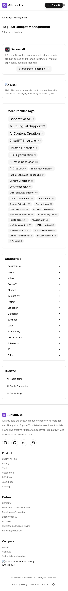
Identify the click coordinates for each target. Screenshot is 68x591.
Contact (6, 551)
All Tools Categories (18, 386)
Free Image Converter (13, 512)
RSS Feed (7, 477)
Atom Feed (8, 481)
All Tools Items (14, 378)
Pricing (5, 463)
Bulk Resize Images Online (16, 526)
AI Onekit (7, 521)
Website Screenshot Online (16, 507)
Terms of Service (39, 584)
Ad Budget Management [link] (14, 17)
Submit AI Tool (9, 458)
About (5, 547)
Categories (8, 472)
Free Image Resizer (12, 530)
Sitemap (6, 486)
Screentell (7, 502)
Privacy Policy (19, 584)
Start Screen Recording (32, 68)
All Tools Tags (14, 393)
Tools (5, 468)
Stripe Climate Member (14, 556)
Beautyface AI (9, 516)
